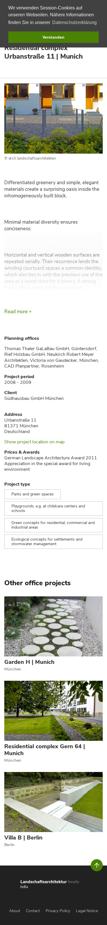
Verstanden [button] (53, 37)
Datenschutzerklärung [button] (74, 22)
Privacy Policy (58, 911)
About (14, 911)
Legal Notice (87, 911)
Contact (33, 911)
